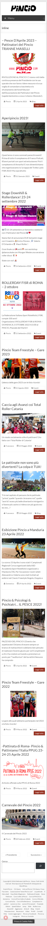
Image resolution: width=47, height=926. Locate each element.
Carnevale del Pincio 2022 (21, 805)
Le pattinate (38, 892)
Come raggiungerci (14, 914)
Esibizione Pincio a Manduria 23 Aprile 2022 (23, 532)
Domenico (10, 583)
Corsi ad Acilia (10, 901)
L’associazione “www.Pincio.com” (21, 892)
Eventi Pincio (7, 889)
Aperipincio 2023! (15, 118)
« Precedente (11, 855)
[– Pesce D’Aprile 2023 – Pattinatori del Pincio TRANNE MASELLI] (23, 54)
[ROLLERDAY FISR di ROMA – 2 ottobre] (23, 292)
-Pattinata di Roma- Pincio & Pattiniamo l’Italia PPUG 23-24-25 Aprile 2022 (22, 750)
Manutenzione (9, 911)
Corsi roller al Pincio (20, 897)
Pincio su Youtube (27, 916)
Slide (29, 906)
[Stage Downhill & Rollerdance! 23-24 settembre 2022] (23, 207)
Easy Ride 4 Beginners (18, 894)
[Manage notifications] (6, 918)
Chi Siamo (17, 889)
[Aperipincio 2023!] (23, 123)
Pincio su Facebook (29, 914)
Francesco (10, 446)
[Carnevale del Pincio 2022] (23, 810)
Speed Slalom (16, 906)
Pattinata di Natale (33, 894)
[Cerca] (40, 866)
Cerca (4, 861)
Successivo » (36, 855)
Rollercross (37, 906)
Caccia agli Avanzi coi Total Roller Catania (21, 406)
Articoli (26, 909)
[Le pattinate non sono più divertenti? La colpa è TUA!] (23, 472)
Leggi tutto (39, 105)
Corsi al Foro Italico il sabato (21, 899)
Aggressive (18, 909)
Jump (24, 906)
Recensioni (20, 911)
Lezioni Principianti (28, 904)
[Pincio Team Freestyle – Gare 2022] (23, 692)
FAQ (5, 914)
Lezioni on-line (15, 904)
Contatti (40, 911)
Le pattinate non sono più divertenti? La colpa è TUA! (21, 464)
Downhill (10, 909)
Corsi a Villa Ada (37, 899)
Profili (33, 911)
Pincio (8, 101)
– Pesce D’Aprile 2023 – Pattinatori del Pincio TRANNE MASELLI (19, 44)
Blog (33, 101)
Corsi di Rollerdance (24, 901)
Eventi (37, 176)
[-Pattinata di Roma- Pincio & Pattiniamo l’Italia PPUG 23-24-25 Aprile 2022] (23, 760)
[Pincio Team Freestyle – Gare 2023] (23, 360)
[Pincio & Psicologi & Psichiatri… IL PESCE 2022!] (23, 610)
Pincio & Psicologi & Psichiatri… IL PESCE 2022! (22, 602)
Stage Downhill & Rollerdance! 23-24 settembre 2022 (16, 197)
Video (27, 911)
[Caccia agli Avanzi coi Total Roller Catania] (23, 414)
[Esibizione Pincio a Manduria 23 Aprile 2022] (23, 539)
